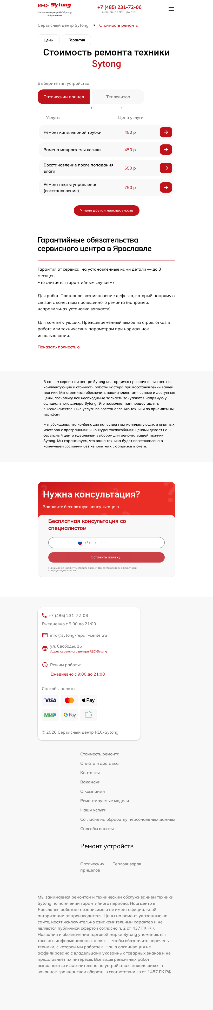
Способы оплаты (97, 828)
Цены (49, 40)
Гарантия (77, 40)
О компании (92, 791)
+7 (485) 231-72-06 (119, 7)
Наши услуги (93, 809)
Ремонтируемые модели (104, 800)
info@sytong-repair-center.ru (78, 635)
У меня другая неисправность (106, 210)
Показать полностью (59, 346)
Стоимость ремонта (99, 753)
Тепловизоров (127, 863)
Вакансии (90, 781)
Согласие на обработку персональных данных (127, 819)
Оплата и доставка (99, 763)
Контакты (90, 772)
